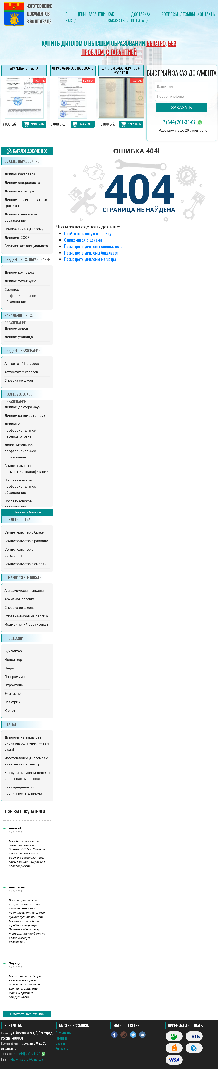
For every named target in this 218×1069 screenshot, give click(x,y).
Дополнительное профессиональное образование (20, 451)
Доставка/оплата (140, 17)
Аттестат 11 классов (21, 364)
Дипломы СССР (17, 238)
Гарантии (97, 14)
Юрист (10, 711)
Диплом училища (18, 337)
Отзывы (187, 14)
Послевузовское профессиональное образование (20, 486)
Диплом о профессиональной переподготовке (20, 430)
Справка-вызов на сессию (26, 616)
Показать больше (27, 512)
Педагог (11, 668)
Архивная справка (19, 599)
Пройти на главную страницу (87, 233)
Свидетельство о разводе (26, 541)
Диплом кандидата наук (24, 416)
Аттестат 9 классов (21, 372)
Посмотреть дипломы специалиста (93, 246)
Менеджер (13, 660)
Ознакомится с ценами (83, 240)
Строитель (13, 685)
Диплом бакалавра (19, 174)
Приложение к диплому (23, 229)
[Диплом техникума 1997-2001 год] (121, 98)
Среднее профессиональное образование (20, 296)
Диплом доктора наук (22, 407)
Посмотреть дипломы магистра (90, 259)
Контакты (207, 14)
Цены (81, 14)
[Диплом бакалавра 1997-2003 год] (73, 98)
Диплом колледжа (19, 273)
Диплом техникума (20, 281)
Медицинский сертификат (26, 624)
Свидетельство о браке (24, 532)
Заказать (37, 124)
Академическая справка (24, 591)
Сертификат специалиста (26, 246)
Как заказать (116, 17)
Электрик (12, 702)
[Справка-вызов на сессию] (24, 98)
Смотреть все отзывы (27, 1014)
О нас (68, 17)
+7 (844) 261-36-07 (178, 121)
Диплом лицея (16, 328)
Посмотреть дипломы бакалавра (91, 252)
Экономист (13, 694)
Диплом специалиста (22, 183)
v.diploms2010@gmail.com (27, 1059)
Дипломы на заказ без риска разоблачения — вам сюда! (26, 743)
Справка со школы (19, 380)
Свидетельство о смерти (25, 564)
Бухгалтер (13, 651)
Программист (15, 677)
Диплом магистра (19, 191)
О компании (64, 1033)
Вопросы (169, 14)
